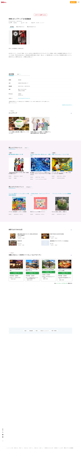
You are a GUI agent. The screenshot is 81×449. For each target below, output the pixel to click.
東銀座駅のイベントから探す (58, 447)
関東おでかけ (16, 447)
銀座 (25, 330)
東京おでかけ (26, 447)
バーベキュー (59, 283)
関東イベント (21, 447)
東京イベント (31, 447)
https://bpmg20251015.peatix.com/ (24, 98)
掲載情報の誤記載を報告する (67, 104)
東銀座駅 (31, 330)
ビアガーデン (65, 283)
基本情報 (11, 74)
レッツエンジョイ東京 (10, 447)
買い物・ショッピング (45, 330)
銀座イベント (42, 447)
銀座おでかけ (36, 447)
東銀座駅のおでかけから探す (49, 447)
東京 (37, 330)
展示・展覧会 (54, 330)
